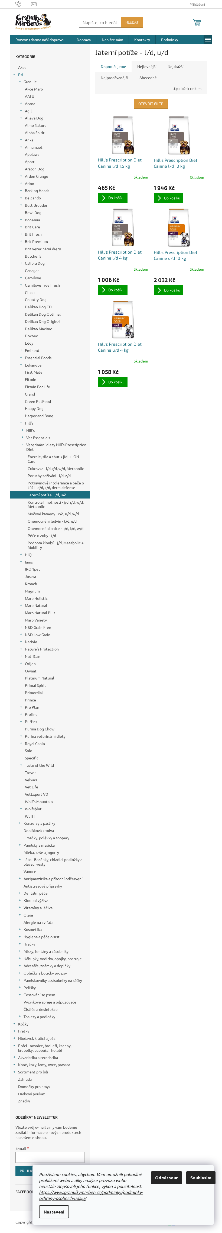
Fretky (23, 1030)
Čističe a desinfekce (41, 1009)
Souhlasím (200, 1177)
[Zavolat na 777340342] (23, 3)
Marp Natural (36, 605)
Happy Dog (34, 408)
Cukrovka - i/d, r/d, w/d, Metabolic (56, 468)
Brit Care (32, 226)
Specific (31, 757)
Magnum (32, 590)
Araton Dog (34, 168)
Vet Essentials (38, 437)
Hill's (29, 422)
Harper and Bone (39, 415)
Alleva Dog (34, 117)
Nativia (31, 641)
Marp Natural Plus (40, 612)
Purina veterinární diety (45, 736)
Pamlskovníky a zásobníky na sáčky (53, 980)
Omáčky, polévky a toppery (46, 837)
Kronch (31, 583)
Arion (29, 183)
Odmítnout (166, 1177)
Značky (24, 1100)
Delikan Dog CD (38, 306)
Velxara (31, 779)
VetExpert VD (36, 794)
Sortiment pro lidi (33, 1071)
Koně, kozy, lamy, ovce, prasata (44, 1064)
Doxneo (31, 335)
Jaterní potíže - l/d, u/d (47, 494)
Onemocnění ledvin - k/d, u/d (52, 521)
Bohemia (32, 219)
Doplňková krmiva (39, 830)
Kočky (23, 1023)
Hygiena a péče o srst (42, 936)
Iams (29, 561)
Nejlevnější (146, 66)
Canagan (32, 270)
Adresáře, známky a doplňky (47, 965)
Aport (30, 161)
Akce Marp (34, 88)
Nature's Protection (42, 648)
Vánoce (30, 871)
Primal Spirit (35, 685)
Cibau (30, 292)
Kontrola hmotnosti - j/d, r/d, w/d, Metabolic (56, 504)
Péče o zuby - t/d (42, 535)
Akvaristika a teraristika (38, 1057)
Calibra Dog (35, 263)
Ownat (31, 670)
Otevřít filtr (151, 103)
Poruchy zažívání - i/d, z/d (49, 475)
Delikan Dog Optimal (43, 314)
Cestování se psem (39, 994)
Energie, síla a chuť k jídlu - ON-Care (54, 459)
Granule (30, 81)
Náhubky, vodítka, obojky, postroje (53, 958)
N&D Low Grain (37, 634)
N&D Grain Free (38, 627)
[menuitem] (40, 39)
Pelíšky (30, 987)
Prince (30, 699)
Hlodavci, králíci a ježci (37, 1038)
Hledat (132, 22)
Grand (30, 393)
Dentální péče (36, 893)
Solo (28, 750)
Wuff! (30, 816)
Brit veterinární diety (43, 248)
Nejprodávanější (114, 77)
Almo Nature (36, 125)
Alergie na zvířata (38, 922)
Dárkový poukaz (31, 1093)
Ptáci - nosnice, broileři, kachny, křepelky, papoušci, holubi (44, 1048)
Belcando (33, 197)
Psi (20, 74)
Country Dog (36, 299)
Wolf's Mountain (39, 801)
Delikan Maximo (38, 328)
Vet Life (31, 786)
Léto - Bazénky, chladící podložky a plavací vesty (53, 861)
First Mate (34, 372)
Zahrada (25, 1079)
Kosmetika (33, 929)
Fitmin (30, 379)
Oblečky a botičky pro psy (45, 972)
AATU (29, 96)
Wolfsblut (33, 808)
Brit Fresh (33, 234)
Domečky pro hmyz (34, 1086)
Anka (29, 139)
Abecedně (148, 77)
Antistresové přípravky (43, 886)
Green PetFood (38, 401)
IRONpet (32, 569)
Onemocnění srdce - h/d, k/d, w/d (55, 528)
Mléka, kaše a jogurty (41, 852)
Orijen (30, 663)
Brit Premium (36, 241)
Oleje (28, 914)
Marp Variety (36, 619)
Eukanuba (33, 365)
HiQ (28, 554)
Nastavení (54, 1212)
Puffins (31, 721)
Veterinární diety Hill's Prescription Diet (56, 447)
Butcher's (33, 256)
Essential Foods (38, 357)
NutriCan (32, 656)
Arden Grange (36, 176)
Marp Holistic (36, 598)
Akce (22, 67)
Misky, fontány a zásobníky (46, 951)
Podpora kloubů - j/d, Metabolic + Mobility (56, 545)
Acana (30, 103)
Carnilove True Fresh (42, 285)
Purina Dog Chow (39, 728)
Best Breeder (36, 205)
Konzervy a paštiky (39, 823)
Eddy (29, 343)
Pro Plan (32, 707)
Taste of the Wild (39, 765)
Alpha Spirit (35, 132)
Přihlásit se (31, 1171)
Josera (30, 576)
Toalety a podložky (39, 1016)
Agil (28, 110)
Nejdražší (176, 66)
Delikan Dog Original (42, 321)
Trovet (30, 772)
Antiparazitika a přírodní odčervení (53, 878)
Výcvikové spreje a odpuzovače (50, 1001)
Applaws (32, 154)
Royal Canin (35, 743)
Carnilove (33, 277)
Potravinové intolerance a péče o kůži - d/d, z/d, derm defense (56, 485)
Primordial (34, 692)
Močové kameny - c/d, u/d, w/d (53, 513)
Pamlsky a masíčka (39, 845)
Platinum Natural (39, 677)
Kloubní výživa (36, 900)
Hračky (29, 943)
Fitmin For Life (37, 386)
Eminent (32, 350)
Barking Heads (37, 190)
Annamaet (34, 147)
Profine (31, 714)
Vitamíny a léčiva (38, 907)
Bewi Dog (33, 212)
